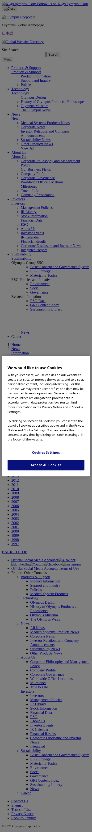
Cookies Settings (46, 452)
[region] (46, 416)
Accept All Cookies (46, 465)
